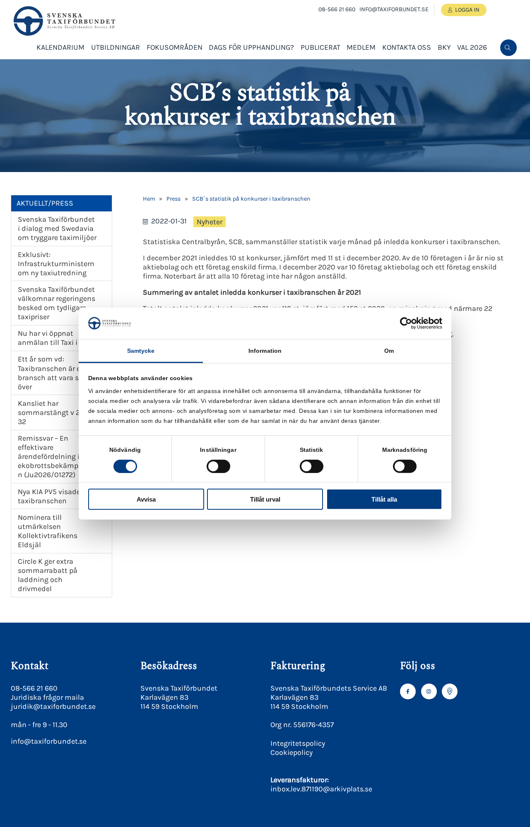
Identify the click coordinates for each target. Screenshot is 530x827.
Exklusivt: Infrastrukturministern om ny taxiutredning (56, 263)
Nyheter (209, 222)
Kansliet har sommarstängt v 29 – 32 (53, 412)
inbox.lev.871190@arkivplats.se (321, 789)
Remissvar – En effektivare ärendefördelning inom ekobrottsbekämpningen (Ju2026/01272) (57, 456)
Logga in (467, 9)
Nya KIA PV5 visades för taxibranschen (56, 496)
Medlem (361, 47)
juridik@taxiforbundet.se (53, 706)
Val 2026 (472, 47)
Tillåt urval (265, 499)
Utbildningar (115, 47)
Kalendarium (60, 47)
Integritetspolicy (297, 743)
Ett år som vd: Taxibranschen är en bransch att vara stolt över (54, 372)
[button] (508, 75)
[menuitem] (508, 47)
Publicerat (320, 47)
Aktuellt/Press (45, 203)
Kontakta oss (406, 47)
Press (173, 198)
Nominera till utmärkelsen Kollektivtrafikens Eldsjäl (47, 531)
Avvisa (146, 499)
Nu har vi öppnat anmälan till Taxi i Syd (55, 338)
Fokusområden (174, 47)
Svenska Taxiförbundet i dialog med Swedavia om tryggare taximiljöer (57, 228)
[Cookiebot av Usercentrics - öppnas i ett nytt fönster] (406, 323)
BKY (444, 47)
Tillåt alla (384, 499)
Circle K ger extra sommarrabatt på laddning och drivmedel (47, 575)
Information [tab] (265, 350)
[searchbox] (445, 75)
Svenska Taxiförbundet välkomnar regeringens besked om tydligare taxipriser (56, 303)
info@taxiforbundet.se (394, 9)
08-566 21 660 (336, 9)
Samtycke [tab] (141, 350)
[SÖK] (508, 47)
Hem (149, 198)
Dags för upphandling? (251, 47)
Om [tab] (389, 350)
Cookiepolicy (291, 752)
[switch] (218, 466)
